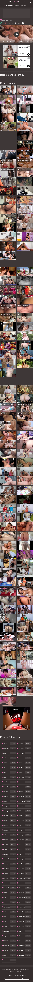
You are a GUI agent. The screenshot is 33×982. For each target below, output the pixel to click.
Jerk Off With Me (23, 47)
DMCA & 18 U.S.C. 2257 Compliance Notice (17, 979)
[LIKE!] (1, 23)
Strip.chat (21, 53)
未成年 (27, 5)
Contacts (10, 975)
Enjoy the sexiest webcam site (23, 59)
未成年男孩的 (19, 5)
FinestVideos (16, 1)
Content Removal (21, 975)
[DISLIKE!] (5, 23)
